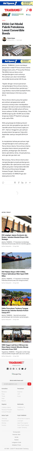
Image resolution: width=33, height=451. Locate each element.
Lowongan (20, 420)
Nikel (3, 398)
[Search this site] (27, 10)
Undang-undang (6, 407)
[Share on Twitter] (15, 183)
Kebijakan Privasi (16, 445)
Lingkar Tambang (22, 427)
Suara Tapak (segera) (23, 425)
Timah (3, 396)
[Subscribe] (29, 384)
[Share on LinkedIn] (22, 183)
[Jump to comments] (3, 183)
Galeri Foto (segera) (22, 423)
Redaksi (16, 439)
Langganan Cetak (16, 442)
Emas (3, 394)
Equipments (20, 409)
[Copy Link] (30, 183)
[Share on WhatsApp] (26, 183)
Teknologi (4, 418)
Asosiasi (4, 425)
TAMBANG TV (21, 407)
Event (4, 20)
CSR (18, 394)
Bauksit (4, 400)
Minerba (4, 423)
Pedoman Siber (16, 434)
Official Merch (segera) (23, 418)
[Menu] (30, 10)
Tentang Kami (16, 432)
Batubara (4, 391)
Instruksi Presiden (6, 412)
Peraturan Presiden (7, 409)
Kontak (16, 437)
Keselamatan (5, 420)
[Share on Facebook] (19, 183)
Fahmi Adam (11, 38)
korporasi (19, 391)
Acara (19, 396)
